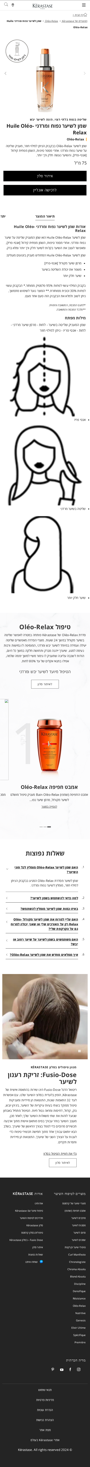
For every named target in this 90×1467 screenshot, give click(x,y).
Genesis (81, 1320)
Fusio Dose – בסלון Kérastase (26, 1240)
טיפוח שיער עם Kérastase (29, 1210)
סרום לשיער (79, 1232)
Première (80, 1342)
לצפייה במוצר (49, 807)
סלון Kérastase (34, 1225)
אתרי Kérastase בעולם (45, 1440)
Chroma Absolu (76, 1269)
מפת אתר (45, 1430)
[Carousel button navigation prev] (84, 73)
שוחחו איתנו (31, 1262)
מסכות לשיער (79, 1225)
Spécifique (79, 1335)
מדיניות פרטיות (45, 1400)
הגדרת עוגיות (45, 1410)
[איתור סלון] (13, 5)
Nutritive (80, 1313)
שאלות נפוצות (35, 1254)
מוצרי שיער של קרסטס (74, 1203)
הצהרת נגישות (45, 1420)
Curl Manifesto (77, 1254)
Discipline (80, 1284)
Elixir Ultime (78, 1327)
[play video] (79, 1051)
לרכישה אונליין (45, 189)
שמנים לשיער (79, 1240)
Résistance (79, 1298)
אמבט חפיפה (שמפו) (75, 1210)
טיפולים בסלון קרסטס (32, 1232)
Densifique (79, 1291)
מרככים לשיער (78, 1218)
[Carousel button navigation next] (5, 73)
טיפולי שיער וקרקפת (75, 1247)
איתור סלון (45, 176)
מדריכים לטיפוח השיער (31, 1218)
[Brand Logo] (43, 7)
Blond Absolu (78, 1276)
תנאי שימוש (45, 1390)
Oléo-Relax (79, 1306)
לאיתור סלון (45, 684)
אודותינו (39, 1203)
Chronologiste (77, 1262)
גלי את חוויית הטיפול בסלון (60, 1153)
